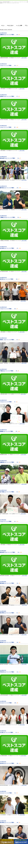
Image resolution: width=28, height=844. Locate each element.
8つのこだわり (10, 29)
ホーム (2, 29)
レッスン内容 (19, 29)
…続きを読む (24, 61)
